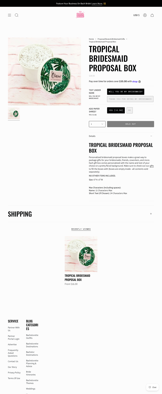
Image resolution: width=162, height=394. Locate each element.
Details (92, 136)
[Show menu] (9, 15)
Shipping (20, 213)
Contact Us (13, 361)
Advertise (12, 344)
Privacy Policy (14, 372)
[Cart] (152, 15)
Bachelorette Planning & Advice (32, 363)
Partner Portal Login (13, 337)
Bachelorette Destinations (32, 345)
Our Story (12, 367)
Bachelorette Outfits (32, 336)
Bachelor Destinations (32, 353)
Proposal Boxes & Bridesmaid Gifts (111, 39)
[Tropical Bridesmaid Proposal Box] (81, 254)
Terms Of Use (14, 378)
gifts (152, 165)
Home (91, 39)
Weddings (30, 388)
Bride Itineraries (31, 373)
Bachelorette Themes (32, 382)
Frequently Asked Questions (13, 353)
